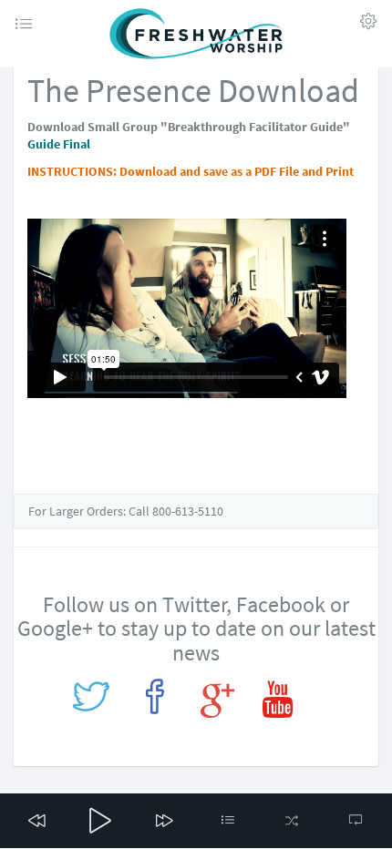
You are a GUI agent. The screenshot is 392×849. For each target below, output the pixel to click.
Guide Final (58, 144)
